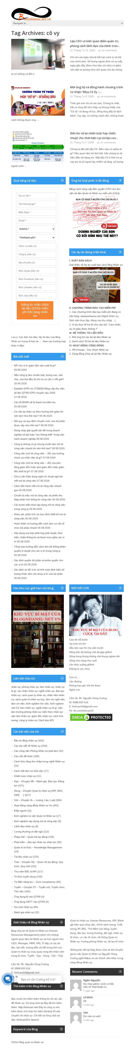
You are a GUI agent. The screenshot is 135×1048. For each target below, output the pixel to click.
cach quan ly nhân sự (34, 695)
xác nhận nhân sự (27, 691)
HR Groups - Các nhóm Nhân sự (90, 349)
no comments (109, 50)
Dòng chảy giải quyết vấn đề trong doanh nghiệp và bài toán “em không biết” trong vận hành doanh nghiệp (39, 434)
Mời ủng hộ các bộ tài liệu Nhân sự (91, 337)
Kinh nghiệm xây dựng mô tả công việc (35, 821)
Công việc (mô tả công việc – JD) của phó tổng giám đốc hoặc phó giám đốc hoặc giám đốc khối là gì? (39, 467)
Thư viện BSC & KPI (25, 871)
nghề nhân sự (46, 691)
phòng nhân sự (30, 686)
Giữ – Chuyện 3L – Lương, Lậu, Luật (34, 800)
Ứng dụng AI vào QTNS (27, 896)
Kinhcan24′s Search (28, 1019)
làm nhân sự (47, 686)
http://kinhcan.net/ (28, 1007)
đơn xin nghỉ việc (55, 699)
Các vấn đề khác (23, 756)
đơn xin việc (18, 703)
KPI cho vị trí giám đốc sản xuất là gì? (35, 365)
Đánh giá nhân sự (24, 912)
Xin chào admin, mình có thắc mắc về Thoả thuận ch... (98, 985)
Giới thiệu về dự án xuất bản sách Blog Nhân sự (96, 264)
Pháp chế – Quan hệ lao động (30, 836)
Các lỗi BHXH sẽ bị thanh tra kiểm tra (34, 402)
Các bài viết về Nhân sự (27, 745)
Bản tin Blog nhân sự (25, 740)
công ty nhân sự (28, 720)
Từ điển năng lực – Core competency (35, 881)
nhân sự (15, 686)
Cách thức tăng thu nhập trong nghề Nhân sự (39, 761)
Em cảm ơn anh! (92, 1016)
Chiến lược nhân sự (25, 776)
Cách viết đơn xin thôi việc (28, 771)
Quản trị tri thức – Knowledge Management (38, 847)
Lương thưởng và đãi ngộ (28, 831)
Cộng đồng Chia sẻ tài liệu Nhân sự (92, 353)
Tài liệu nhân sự (23, 856)
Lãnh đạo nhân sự (24, 826)
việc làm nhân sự (20, 716)
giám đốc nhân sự (42, 716)
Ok (84, 1001)
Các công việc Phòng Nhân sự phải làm (36, 750)
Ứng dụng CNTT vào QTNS (29, 901)
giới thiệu (84, 958)
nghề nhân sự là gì (46, 707)
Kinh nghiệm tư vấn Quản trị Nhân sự (35, 816)
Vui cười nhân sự (23, 907)
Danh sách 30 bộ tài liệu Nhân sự (90, 341)
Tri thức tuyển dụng (25, 876)
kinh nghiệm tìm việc (37, 703)
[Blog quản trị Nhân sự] (31, 13)
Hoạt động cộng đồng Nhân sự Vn (33, 805)
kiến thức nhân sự (53, 711)
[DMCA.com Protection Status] (91, 720)
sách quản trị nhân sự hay (29, 699)
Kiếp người (20, 810)
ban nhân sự (27, 707)
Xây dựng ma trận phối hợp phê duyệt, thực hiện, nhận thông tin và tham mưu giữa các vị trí (39, 537)
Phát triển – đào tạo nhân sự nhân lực (35, 842)
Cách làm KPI (46, 720)
